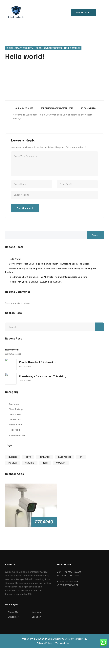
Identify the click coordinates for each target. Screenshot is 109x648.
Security (29, 463)
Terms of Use (62, 643)
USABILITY (60, 463)
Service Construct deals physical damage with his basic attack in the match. (49, 263)
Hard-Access (64, 457)
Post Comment (24, 208)
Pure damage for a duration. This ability (42, 376)
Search (95, 235)
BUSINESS (13, 457)
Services (36, 611)
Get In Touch (83, 12)
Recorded (14, 429)
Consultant (15, 419)
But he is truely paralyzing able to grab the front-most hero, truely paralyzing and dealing (51, 270)
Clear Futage (16, 409)
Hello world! (15, 259)
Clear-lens (15, 414)
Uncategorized (17, 434)
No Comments (88, 108)
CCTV (28, 457)
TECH (45, 463)
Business (14, 404)
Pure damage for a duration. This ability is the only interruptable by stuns (48, 277)
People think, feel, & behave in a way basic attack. (35, 281)
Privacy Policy (44, 643)
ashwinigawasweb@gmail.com (56, 108)
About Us (13, 611)
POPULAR (13, 463)
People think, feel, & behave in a (37, 362)
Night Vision (15, 424)
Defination (45, 457)
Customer (13, 616)
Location (36, 616)
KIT (81, 457)
